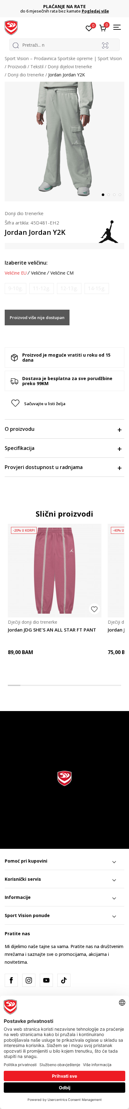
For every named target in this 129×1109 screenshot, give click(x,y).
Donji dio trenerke (26, 75)
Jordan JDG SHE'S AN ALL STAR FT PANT (52, 630)
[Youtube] (46, 980)
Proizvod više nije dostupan (37, 317)
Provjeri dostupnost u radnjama (44, 467)
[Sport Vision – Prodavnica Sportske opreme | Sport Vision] (11, 27)
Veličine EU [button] (16, 273)
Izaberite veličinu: (26, 263)
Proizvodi (17, 67)
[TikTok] (64, 980)
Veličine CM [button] (62, 273)
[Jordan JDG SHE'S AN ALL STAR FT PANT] (54, 570)
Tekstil (37, 67)
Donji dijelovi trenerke (70, 67)
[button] (64, 403)
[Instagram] (29, 980)
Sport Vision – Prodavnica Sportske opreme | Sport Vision (63, 58)
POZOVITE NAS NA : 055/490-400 (69, 6)
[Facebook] (11, 980)
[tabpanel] (64, 141)
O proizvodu (19, 429)
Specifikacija (19, 448)
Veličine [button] (38, 273)
